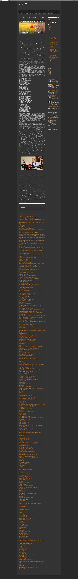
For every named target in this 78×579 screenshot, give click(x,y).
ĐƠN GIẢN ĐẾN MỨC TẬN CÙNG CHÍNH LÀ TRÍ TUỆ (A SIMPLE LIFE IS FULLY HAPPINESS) (30, 305)
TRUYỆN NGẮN (50, 13)
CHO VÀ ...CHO (21, 521)
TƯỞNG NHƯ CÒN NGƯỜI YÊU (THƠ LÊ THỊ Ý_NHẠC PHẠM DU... (53, 37)
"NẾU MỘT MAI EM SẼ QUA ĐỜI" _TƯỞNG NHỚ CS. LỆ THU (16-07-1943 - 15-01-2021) (30, 242)
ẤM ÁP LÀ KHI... (21, 512)
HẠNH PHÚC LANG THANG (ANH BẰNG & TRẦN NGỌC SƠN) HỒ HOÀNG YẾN (29, 319)
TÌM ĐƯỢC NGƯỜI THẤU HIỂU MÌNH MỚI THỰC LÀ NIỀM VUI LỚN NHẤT (28, 442)
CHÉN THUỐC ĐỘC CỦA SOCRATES (23, 466)
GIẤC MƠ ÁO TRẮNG (21, 508)
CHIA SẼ (51, 10)
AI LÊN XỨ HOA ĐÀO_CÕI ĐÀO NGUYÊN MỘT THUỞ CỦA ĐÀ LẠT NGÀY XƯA (29, 348)
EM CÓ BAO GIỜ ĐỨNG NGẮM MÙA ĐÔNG (24, 462)
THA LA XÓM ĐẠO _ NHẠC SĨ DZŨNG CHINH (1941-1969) (26, 354)
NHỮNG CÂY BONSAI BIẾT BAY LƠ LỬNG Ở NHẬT (25, 476)
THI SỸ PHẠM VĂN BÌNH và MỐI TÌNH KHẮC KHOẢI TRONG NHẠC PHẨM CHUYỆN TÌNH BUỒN (31, 417)
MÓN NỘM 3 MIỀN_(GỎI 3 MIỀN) (23, 537)
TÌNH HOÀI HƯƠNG (21, 410)
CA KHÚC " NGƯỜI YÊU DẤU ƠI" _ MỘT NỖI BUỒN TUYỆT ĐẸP (27, 336)
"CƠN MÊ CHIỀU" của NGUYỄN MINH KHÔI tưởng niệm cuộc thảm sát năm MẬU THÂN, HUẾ (30, 425)
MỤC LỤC (49, 26)
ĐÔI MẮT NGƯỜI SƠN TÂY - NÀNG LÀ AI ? (24, 297)
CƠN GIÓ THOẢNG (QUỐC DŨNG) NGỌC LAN (25, 288)
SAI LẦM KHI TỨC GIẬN (22, 546)
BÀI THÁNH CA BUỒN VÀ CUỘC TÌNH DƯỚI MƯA (25, 355)
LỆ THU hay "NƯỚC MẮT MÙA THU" (23, 403)
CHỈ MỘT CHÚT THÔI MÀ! (22, 558)
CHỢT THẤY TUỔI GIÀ (22, 426)
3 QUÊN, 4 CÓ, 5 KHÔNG (22, 465)
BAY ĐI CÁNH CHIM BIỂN (22, 291)
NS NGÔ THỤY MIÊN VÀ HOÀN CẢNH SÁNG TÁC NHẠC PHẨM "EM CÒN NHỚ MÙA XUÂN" (30, 346)
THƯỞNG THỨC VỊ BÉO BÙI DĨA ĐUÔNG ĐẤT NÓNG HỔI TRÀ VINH (27, 510)
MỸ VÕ (23, 4)
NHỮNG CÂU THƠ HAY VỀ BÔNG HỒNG (24, 532)
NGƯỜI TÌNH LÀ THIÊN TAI (22, 382)
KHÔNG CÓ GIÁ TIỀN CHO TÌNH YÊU (23, 525)
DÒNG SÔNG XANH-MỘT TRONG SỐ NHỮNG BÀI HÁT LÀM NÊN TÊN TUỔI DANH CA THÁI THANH (31, 388)
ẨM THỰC (27, 10)
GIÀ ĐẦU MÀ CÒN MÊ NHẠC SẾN (23, 367)
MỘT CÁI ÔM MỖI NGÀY (22, 490)
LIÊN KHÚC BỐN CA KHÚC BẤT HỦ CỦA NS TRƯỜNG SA (26, 356)
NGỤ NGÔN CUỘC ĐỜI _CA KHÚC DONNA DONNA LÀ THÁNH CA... (53, 49)
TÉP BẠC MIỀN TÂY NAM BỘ (22, 568)
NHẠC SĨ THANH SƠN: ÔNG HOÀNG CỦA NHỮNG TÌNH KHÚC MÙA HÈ (28, 214)
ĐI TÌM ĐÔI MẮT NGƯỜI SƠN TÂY (23, 423)
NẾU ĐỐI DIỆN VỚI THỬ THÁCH (23, 556)
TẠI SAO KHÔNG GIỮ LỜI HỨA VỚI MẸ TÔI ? (24, 407)
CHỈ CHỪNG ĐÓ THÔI (22, 394)
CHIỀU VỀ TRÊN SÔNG (22, 420)
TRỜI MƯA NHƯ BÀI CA (22, 453)
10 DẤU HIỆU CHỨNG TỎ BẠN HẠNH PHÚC (24, 430)
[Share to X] (23, 207)
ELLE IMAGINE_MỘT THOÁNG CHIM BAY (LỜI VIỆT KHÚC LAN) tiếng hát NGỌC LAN (29, 265)
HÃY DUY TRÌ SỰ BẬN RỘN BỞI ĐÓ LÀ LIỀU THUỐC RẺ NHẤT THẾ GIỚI (28, 311)
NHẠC (47, 12)
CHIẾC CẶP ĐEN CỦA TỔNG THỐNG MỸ (24, 484)
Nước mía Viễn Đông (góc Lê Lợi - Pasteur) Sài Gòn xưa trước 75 (27, 451)
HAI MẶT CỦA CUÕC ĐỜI (22, 433)
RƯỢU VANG (20, 13)
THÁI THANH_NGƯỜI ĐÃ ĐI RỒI (23, 389)
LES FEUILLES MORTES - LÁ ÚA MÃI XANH (24, 274)
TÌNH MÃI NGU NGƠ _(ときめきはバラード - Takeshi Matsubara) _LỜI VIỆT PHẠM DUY (30, 217)
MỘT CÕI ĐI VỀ (21, 391)
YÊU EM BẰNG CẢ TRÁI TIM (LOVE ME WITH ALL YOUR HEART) (27, 293)
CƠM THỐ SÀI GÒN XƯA (22, 472)
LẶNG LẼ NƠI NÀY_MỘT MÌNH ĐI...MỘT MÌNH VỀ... (25, 390)
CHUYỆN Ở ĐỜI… (21, 459)
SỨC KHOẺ (26, 13)
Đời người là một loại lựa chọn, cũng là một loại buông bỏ (26, 469)
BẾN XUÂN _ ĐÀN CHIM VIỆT (23, 268)
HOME (49, 25)
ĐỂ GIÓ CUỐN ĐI (21, 392)
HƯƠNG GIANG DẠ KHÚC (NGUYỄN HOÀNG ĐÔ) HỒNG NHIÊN (27, 245)
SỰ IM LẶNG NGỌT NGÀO (22, 553)
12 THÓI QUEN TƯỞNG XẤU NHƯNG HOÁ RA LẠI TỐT (26, 428)
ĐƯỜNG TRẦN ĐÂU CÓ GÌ (22, 414)
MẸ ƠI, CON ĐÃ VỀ (21, 385)
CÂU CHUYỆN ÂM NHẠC (43, 10)
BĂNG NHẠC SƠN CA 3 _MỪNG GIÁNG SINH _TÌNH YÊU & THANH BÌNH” (28, 257)
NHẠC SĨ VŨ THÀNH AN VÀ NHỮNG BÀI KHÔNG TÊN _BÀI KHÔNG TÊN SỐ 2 (29, 232)
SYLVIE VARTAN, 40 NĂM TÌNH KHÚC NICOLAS (25, 539)
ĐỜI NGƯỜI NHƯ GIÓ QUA (22, 413)
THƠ (40, 13)
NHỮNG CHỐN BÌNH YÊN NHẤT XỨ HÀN (24, 531)
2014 (49, 73)
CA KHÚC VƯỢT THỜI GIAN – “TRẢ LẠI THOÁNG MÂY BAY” (26, 299)
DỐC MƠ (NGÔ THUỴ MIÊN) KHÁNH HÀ (24, 296)
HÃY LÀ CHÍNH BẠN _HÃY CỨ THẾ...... (24, 302)
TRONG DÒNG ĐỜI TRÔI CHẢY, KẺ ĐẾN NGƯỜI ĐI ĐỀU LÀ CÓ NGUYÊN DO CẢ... (29, 454)
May (49, 62)
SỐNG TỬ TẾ (20, 545)
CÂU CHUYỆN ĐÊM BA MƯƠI (23, 463)
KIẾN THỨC (32, 12)
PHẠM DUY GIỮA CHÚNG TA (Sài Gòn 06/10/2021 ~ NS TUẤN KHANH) (28, 275)
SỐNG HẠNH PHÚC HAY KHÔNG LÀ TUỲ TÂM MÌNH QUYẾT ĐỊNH (27, 477)
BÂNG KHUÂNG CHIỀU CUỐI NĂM (23, 479)
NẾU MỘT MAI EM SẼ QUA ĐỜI (23, 357)
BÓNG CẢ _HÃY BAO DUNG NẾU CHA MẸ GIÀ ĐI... (25, 286)
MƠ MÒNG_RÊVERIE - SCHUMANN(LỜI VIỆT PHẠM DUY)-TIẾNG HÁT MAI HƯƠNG (29, 279)
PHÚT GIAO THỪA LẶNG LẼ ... (23, 401)
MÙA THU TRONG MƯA (22, 360)
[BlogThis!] (22, 207)
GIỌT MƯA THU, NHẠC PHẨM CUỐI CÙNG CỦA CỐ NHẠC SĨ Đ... (53, 53)
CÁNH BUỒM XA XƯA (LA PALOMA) (23, 292)
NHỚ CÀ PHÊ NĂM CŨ (22, 494)
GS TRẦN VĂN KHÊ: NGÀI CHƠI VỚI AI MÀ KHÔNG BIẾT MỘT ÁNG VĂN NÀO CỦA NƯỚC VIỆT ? (31, 432)
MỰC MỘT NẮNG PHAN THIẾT (23, 533)
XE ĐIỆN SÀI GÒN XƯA (22, 471)
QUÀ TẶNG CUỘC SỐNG (53, 12)
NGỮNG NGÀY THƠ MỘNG (22, 380)
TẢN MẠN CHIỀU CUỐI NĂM (22, 480)
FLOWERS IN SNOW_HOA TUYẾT (23, 502)
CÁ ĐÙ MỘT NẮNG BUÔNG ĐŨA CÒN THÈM (24, 509)
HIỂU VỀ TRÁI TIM (26, 12)
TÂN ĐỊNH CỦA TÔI (54, 79)
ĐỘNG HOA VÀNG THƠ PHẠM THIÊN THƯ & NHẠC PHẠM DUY (27, 324)
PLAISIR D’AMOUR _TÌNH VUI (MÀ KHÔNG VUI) (25, 262)
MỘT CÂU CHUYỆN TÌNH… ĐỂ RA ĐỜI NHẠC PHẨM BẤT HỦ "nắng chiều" (28, 567)
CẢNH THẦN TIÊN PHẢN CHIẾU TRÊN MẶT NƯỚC (25, 543)
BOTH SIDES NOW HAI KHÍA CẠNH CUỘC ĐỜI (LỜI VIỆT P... (53, 39)
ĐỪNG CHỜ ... (21, 564)
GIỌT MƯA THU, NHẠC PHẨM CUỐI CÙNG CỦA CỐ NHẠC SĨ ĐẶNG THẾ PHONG (29, 284)
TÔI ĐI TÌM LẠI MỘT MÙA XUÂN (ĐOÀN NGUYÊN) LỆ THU (26, 349)
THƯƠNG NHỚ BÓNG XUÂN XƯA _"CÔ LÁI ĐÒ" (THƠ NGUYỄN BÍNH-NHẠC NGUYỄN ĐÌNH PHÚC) (31, 234)
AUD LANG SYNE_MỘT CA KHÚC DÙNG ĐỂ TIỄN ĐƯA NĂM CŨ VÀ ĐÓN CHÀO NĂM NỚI (30, 503)
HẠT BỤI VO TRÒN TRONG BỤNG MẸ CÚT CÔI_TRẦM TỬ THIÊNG (27, 368)
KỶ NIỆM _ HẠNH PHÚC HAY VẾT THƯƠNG (24, 534)
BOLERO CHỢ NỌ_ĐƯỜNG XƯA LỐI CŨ (24, 373)
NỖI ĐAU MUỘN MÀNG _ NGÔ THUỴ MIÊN (24, 383)
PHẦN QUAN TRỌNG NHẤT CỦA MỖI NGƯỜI (24, 337)
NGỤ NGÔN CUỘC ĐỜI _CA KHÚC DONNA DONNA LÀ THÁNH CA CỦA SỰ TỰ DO (29, 282)
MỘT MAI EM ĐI (21, 361)
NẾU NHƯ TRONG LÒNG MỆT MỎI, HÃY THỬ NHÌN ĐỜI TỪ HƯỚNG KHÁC (28, 457)
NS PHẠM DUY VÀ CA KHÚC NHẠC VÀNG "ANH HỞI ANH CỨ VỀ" (27, 339)
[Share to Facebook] (23, 207)
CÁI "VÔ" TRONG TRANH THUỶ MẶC (23, 429)
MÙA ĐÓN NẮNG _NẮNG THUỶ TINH (23, 260)
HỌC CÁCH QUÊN (21, 329)
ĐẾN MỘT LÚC (21, 334)
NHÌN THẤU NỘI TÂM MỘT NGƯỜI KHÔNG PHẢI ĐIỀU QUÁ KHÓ (27, 447)
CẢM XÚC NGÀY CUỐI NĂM (22, 475)
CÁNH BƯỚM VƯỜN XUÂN (22, 396)
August (50, 59)
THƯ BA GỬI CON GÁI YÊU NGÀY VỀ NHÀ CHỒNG (25, 478)
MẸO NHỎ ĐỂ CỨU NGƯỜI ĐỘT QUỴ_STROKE (55, 84)
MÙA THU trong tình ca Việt (22, 427)
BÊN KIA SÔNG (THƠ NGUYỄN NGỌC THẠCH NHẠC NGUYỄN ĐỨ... (53, 40)
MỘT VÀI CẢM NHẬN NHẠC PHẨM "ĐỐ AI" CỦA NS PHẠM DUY (27, 340)
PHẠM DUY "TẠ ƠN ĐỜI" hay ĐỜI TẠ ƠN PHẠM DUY (25, 416)
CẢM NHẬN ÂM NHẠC (34, 10)
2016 (49, 71)
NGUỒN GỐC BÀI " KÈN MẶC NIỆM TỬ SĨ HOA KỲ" (25, 559)
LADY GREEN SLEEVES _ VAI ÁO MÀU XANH (25, 386)
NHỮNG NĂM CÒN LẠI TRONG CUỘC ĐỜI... (24, 333)
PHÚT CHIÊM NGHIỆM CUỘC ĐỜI (23, 434)
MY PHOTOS (49, 27)
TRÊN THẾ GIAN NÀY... (22, 565)
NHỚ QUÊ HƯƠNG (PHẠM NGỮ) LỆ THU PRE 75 (25, 280)
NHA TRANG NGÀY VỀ (22, 226)
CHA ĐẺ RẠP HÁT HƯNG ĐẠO (23, 500)
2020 (49, 68)
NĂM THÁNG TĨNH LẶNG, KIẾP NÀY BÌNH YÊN (25, 303)
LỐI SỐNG (38, 12)
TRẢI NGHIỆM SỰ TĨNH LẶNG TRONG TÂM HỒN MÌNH (26, 308)
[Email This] (21, 207)
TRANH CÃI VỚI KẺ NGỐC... (22, 527)
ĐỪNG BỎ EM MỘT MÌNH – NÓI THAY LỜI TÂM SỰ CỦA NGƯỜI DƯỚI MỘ (28, 358)
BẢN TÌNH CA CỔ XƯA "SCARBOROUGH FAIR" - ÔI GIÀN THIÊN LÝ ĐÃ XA (28, 397)
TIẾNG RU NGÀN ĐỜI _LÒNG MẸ (53, 56)
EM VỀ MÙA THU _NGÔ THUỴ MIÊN (23, 259)
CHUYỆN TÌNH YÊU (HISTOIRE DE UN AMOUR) (25, 294)
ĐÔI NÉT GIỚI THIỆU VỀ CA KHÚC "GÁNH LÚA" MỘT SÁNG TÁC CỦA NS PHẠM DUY (29, 266)
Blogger (42, 573)
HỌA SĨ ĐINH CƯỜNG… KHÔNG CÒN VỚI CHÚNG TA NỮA (26, 519)
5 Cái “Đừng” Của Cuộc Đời (22, 437)
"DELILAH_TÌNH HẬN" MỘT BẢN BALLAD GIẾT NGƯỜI (26, 218)
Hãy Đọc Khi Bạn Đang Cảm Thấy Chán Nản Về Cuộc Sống (55, 96)
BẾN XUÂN (20, 402)
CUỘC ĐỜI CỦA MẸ (21, 440)
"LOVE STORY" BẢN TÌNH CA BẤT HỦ (24, 253)
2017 (49, 70)
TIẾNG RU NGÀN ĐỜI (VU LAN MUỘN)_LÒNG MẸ (25, 285)
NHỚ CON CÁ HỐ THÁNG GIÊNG (23, 548)
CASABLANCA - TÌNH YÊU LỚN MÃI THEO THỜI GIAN (26, 216)
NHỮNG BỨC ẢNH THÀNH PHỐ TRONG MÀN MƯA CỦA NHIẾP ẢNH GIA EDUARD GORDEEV (31, 443)
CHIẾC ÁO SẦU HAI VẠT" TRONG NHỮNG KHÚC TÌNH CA (26, 448)
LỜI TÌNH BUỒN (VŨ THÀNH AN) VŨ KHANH (24, 290)
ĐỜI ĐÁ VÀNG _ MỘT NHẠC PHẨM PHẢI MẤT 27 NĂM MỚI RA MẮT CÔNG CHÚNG (29, 379)
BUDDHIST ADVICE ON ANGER (23, 444)
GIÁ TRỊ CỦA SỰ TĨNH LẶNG (22, 436)
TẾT (36, 13)
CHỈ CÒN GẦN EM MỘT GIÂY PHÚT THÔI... (24, 363)
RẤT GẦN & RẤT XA (21, 530)
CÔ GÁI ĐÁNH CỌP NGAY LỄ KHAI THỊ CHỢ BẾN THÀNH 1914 (27, 473)
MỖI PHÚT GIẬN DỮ (21, 550)
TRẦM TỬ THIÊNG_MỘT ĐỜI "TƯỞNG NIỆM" (24, 535)
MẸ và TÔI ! (20, 351)
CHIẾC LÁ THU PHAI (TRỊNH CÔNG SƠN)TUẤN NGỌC (26, 287)
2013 (49, 74)
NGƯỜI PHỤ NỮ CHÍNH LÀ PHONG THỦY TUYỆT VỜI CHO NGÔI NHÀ (28, 493)
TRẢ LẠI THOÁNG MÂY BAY (22, 549)
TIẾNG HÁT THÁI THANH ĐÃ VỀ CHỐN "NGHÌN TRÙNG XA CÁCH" (27, 393)
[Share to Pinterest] (24, 207)
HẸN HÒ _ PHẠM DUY (22, 400)
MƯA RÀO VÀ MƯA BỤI (22, 488)
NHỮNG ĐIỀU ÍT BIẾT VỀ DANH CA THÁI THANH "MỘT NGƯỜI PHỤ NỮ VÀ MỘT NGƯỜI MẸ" (30, 249)
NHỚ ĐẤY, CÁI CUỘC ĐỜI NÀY (23, 450)
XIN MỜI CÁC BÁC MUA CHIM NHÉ (23, 474)
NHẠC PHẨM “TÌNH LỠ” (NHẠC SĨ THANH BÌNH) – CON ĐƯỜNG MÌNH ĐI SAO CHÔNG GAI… (31, 312)
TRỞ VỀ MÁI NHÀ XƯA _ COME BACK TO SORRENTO (26, 387)
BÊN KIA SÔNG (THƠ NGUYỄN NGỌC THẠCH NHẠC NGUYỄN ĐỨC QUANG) (29, 278)
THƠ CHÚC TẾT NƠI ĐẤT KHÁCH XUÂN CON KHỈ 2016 (26, 485)
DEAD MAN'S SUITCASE (22, 491)
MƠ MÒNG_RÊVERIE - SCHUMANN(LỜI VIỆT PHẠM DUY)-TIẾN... (54, 43)
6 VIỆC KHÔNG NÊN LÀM (22, 551)
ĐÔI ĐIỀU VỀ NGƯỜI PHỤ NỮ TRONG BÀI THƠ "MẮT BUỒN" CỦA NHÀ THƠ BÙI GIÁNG (30, 554)
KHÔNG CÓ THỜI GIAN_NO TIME (23, 498)
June (49, 61)
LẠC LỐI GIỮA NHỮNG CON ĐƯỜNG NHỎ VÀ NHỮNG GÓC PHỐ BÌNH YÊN (28, 504)
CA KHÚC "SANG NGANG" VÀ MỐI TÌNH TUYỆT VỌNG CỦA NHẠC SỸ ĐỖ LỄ (28, 405)
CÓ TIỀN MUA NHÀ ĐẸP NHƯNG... (23, 507)
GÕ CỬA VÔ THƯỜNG (22, 435)
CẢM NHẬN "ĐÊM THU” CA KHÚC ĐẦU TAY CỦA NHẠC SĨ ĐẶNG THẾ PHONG (29, 269)
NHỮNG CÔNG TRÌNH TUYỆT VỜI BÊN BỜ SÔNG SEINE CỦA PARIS (27, 501)
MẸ (42, 12)
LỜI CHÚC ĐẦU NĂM (21, 481)
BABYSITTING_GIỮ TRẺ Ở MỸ (23, 515)
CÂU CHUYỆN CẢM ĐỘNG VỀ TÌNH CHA (24, 439)
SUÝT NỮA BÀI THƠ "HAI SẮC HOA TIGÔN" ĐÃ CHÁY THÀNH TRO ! (27, 505)
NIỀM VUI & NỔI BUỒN (22, 506)
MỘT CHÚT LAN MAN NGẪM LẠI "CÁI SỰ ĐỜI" (25, 518)
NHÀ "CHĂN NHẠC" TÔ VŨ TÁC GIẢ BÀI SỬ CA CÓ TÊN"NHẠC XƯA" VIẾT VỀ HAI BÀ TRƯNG (31, 247)
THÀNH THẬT (21, 496)
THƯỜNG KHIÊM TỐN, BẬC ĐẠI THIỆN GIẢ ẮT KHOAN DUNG (27, 456)
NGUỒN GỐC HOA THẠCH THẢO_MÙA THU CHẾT (25, 352)
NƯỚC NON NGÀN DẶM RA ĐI (52, 111)
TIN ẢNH (44, 13)
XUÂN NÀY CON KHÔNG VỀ (22, 225)
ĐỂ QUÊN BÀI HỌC (21, 460)
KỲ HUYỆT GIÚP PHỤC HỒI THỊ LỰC (23, 445)
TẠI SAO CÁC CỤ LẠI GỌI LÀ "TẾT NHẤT (24, 482)
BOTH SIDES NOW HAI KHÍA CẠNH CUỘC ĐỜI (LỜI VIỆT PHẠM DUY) (28, 277)
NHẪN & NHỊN (21, 467)
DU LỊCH (19, 12)
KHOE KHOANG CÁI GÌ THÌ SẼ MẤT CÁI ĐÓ (24, 499)
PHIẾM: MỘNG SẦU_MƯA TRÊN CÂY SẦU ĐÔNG (25, 377)
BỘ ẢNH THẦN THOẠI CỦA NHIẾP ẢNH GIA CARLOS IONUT (26, 544)
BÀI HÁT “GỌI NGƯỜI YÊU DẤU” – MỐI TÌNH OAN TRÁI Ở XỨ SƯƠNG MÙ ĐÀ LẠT (29, 323)
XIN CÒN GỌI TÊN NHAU (22, 362)
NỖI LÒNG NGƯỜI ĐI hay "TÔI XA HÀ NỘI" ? (24, 419)
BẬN (19, 511)
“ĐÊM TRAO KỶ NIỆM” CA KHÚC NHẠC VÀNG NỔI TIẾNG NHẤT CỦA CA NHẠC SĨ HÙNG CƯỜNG (31, 263)
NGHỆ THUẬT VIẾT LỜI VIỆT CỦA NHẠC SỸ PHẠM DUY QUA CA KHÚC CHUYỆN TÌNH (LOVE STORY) (32, 404)
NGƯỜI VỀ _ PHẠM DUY (22, 343)
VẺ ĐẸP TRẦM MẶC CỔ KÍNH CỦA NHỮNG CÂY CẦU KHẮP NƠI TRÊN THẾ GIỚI (29, 495)
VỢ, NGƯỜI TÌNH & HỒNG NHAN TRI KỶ (24, 517)
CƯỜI (56, 10)
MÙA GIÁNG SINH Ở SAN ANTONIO (23, 536)
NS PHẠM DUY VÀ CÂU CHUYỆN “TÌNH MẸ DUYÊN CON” (26, 350)
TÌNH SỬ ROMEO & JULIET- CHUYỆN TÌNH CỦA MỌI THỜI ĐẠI (27, 398)
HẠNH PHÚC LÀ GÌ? (21, 306)
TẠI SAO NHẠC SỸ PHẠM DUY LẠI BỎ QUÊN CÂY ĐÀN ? (26, 411)
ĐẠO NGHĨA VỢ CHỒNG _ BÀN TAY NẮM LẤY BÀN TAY (26, 497)
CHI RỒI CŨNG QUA (21, 547)
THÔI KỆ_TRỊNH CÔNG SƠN (22, 431)
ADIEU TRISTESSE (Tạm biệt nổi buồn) (24, 281)
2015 (49, 72)
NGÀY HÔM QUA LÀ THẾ (22, 314)
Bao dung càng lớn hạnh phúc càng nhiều (24, 438)
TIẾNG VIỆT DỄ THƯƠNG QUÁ (23, 555)
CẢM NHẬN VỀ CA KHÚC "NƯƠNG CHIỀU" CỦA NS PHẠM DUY (27, 376)
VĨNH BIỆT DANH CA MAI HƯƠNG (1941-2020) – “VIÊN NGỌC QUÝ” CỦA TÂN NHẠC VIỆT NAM (31, 359)
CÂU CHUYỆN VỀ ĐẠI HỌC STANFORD (24, 514)
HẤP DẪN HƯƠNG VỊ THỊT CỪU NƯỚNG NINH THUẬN (26, 538)
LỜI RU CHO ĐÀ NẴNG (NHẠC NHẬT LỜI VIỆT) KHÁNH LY (53, 58)
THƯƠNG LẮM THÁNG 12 (22, 552)
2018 (49, 69)
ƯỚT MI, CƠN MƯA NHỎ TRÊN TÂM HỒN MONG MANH (26, 228)
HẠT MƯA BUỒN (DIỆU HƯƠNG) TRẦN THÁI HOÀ (25, 300)
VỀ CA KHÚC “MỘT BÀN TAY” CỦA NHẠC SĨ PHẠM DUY (26, 272)
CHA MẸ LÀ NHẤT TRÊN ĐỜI (22, 461)
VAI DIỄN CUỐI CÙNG (22, 524)
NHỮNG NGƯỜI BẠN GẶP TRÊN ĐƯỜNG (24, 470)
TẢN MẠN (31, 13)
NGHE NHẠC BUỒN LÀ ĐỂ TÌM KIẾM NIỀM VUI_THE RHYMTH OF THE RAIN (28, 371)
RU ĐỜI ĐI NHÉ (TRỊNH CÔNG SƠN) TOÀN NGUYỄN (25, 283)
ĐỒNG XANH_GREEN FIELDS (53, 50)
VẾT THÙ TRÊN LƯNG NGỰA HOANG (24, 422)
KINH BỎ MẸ (20, 374)
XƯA (55, 13)
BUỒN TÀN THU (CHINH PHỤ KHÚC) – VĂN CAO (25, 320)
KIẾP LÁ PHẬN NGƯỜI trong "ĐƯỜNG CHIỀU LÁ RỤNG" (26, 424)
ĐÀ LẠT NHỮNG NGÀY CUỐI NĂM (23, 464)
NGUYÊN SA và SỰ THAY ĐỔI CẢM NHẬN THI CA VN (25, 395)
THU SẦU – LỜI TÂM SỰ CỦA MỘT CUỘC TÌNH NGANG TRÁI (53, 44)
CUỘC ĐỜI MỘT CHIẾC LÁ (22, 441)
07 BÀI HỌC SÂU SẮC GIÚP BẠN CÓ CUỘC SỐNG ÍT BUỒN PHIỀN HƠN (28, 487)
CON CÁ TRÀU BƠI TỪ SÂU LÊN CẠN (24, 516)
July (49, 60)
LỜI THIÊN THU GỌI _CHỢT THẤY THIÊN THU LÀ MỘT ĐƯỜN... (53, 55)
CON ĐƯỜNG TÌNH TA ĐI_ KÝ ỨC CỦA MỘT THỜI (25, 408)
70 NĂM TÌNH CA (20, 10)
